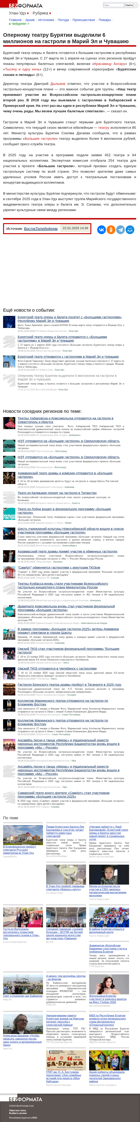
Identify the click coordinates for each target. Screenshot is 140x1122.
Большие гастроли (40, 138)
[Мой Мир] (130, 229)
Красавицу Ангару (109, 64)
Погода (63, 20)
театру (103, 128)
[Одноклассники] (111, 229)
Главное (15, 20)
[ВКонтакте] (101, 229)
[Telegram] (120, 229)
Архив (30, 20)
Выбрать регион (18, 1113)
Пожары (105, 20)
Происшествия (84, 20)
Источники (46, 20)
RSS (34, 1118)
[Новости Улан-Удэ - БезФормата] (22, 4)
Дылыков (57, 84)
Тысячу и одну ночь (22, 69)
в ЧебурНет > (19, 24)
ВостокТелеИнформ (41, 229)
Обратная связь (17, 1110)
